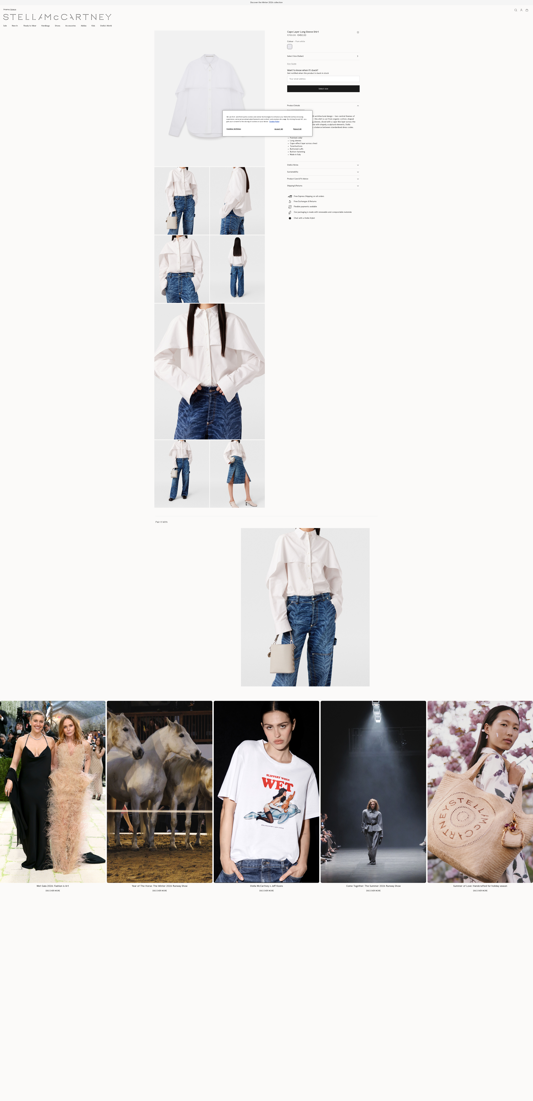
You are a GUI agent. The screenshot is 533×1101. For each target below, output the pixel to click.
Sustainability (292, 172)
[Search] (516, 10)
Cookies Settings (234, 129)
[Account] (521, 10)
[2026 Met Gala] (52, 792)
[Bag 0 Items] (527, 10)
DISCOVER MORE (53, 891)
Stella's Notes (292, 165)
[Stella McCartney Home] (57, 17)
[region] (267, 123)
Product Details (293, 106)
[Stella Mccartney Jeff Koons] (266, 792)
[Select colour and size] (358, 32)
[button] (209, 98)
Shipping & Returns (294, 186)
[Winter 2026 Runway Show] (159, 792)
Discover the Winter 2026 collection (266, 2)
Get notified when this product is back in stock (308, 73)
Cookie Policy (274, 121)
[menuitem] (15, 26)
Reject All (297, 129)
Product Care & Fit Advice (297, 179)
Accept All (279, 129)
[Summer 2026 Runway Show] (373, 792)
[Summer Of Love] (480, 792)
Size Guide (291, 64)
